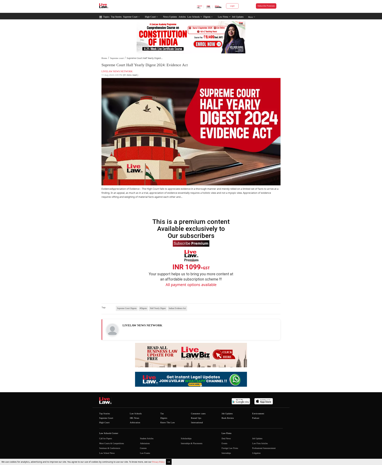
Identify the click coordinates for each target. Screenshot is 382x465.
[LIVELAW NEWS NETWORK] (112, 330)
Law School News (107, 453)
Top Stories (116, 17)
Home (104, 58)
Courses (143, 448)
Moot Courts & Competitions (111, 443)
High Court (150, 17)
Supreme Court (130, 17)
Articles (182, 17)
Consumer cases (198, 414)
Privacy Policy (158, 462)
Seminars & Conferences (109, 448)
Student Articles (146, 438)
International (197, 422)
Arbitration (135, 422)
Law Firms (223, 17)
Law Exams (145, 453)
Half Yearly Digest (158, 308)
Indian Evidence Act (177, 308)
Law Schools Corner (108, 433)
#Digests (143, 308)
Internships (226, 453)
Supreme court (117, 58)
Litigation (256, 453)
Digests (206, 17)
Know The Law (167, 422)
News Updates (170, 17)
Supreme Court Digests (127, 308)
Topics (106, 17)
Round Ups (196, 418)
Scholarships (186, 438)
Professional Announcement (264, 448)
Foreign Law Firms (230, 448)
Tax (162, 414)
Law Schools (193, 17)
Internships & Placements (191, 443)
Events (224, 443)
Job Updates (238, 17)
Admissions (145, 443)
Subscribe (191, 243)
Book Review (228, 418)
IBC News (134, 418)
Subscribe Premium (266, 6)
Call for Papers (105, 438)
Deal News (226, 438)
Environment (258, 414)
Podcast (255, 418)
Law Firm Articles (260, 443)
